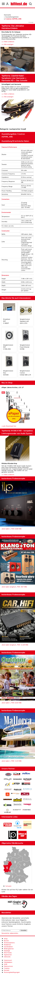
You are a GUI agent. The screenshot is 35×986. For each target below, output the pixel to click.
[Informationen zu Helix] (17, 789)
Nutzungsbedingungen (12, 972)
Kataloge (7, 951)
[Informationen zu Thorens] (27, 804)
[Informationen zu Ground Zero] (7, 789)
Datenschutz (8, 966)
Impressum (8, 960)
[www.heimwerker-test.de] (27, 828)
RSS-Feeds (8, 953)
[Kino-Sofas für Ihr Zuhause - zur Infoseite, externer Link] (17, 59)
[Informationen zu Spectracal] (17, 804)
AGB (5, 964)
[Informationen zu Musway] (7, 799)
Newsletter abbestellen (10, 933)
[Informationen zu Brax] (7, 779)
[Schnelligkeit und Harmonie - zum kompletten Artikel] (17, 112)
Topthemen (8, 955)
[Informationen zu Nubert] (17, 800)
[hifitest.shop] (22, 838)
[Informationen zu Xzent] (17, 810)
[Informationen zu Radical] (7, 805)
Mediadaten (8, 962)
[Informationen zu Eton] (16, 784)
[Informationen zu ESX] (7, 785)
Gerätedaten (8, 947)
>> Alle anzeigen (7, 44)
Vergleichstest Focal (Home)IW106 (25, 347)
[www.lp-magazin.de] (12, 838)
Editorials (7, 957)
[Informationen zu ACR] (8, 774)
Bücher (6, 941)
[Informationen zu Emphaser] (27, 779)
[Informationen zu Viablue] (7, 811)
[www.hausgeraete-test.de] (17, 828)
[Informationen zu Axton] (26, 773)
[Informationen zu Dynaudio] (17, 779)
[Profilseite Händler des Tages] (17, 904)
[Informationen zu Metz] (25, 794)
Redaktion (7, 945)
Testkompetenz (9, 943)
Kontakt (6, 970)
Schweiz (8, 886)
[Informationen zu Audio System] (16, 774)
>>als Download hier (9, 426)
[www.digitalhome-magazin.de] (7, 828)
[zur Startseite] (19, 4)
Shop (5, 939)
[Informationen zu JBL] (7, 795)
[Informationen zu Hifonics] (27, 789)
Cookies (7, 968)
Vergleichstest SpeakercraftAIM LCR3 (25, 321)
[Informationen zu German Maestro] (26, 784)
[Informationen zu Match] (15, 794)
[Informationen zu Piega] (27, 799)
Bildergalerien (9, 949)
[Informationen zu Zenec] (27, 810)
